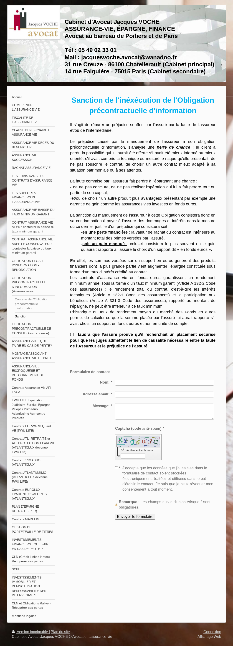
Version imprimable (32, 632)
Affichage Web (209, 637)
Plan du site (60, 632)
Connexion (212, 632)
